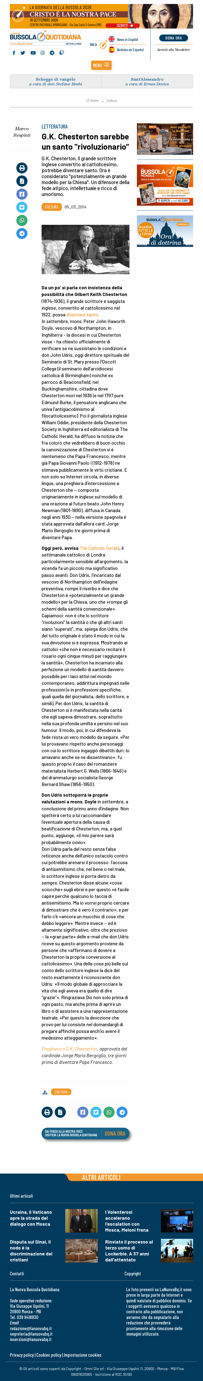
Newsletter (173, 49)
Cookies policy (48, 1355)
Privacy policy (22, 1355)
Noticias (130, 49)
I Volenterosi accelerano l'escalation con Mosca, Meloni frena (127, 1221)
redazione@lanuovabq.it (31, 1328)
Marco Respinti (21, 131)
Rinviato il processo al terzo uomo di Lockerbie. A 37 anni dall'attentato (129, 1250)
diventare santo (82, 314)
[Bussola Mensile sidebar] (165, 185)
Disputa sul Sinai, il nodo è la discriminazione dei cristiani (31, 1250)
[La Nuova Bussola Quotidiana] (46, 38)
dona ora (173, 37)
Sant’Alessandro (147, 79)
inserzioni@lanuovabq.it (30, 1339)
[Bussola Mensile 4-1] (165, 139)
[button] (101, 65)
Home (94, 100)
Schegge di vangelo (56, 79)
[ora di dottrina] (165, 231)
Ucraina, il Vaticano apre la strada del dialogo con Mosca (31, 1218)
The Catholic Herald (99, 548)
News (127, 39)
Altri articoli (101, 1177)
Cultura (112, 100)
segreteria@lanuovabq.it (31, 1334)
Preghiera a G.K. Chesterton (69, 1049)
